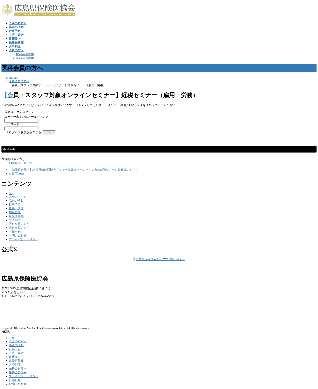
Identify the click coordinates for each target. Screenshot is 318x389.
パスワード (11, 124)
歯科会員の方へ (19, 227)
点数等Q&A (16, 173)
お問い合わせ (17, 235)
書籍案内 (15, 212)
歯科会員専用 (25, 58)
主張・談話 (16, 208)
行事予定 (15, 204)
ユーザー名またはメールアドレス (26, 116)
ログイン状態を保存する (25, 132)
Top (11, 193)
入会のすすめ (17, 196)
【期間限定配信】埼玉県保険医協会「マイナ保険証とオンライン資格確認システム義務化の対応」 (73, 169)
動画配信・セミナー (22, 163)
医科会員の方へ (19, 223)
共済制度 (15, 220)
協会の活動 (16, 200)
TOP (12, 337)
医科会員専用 (25, 54)
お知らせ (15, 231)
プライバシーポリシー (23, 239)
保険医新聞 (16, 216)
